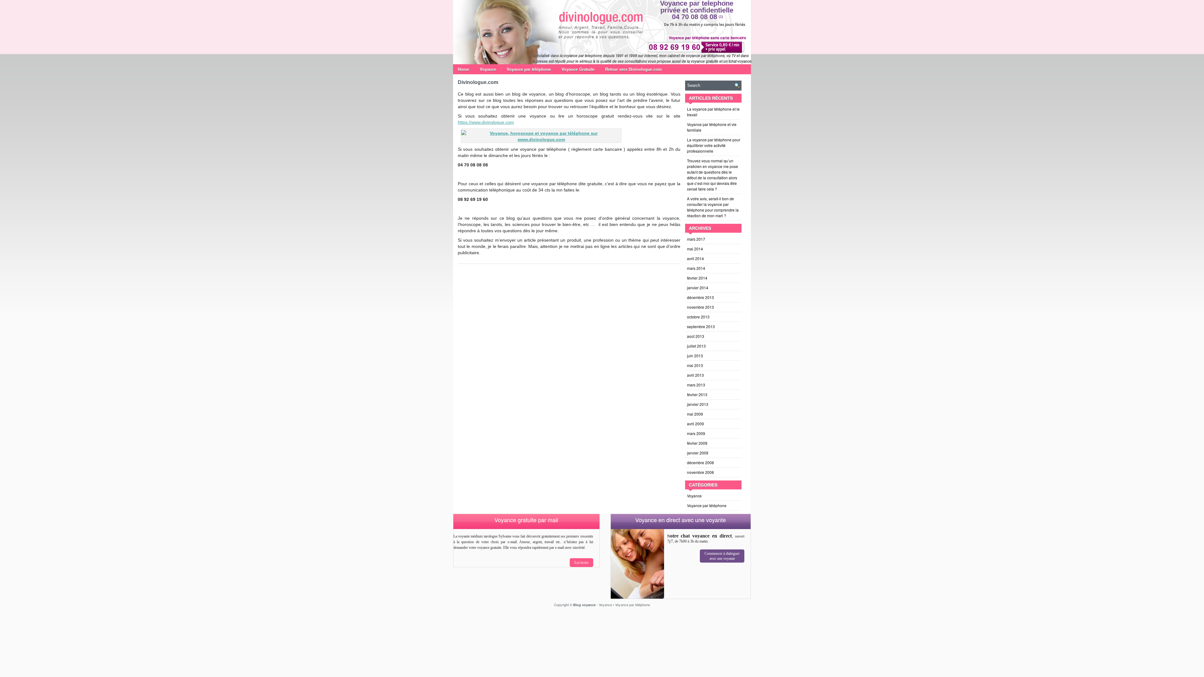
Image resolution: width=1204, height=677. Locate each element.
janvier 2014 (697, 287)
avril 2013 (695, 375)
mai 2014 (695, 248)
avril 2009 (695, 423)
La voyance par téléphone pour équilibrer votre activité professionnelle (713, 145)
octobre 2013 (698, 316)
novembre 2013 (700, 307)
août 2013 (695, 336)
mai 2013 (695, 365)
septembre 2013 (701, 326)
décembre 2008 (700, 462)
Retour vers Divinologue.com (633, 69)
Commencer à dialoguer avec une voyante (722, 556)
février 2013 (697, 394)
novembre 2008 (700, 472)
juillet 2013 (696, 346)
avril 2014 (695, 258)
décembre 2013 (700, 297)
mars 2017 (696, 239)
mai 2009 (695, 414)
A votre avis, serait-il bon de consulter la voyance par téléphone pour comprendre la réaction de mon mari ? (713, 207)
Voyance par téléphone (529, 69)
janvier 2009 (697, 452)
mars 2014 (696, 268)
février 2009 (697, 443)
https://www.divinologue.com (486, 122)
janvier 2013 (697, 404)
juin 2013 (695, 355)
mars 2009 (696, 433)
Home (463, 69)
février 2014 (697, 278)
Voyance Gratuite (578, 69)
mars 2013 (696, 384)
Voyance (488, 69)
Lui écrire (581, 562)
